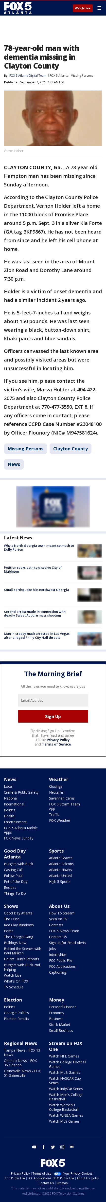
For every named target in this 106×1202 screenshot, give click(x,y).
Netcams (56, 792)
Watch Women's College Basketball (63, 1107)
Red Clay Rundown (19, 925)
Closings (55, 786)
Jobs (52, 948)
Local (8, 786)
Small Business (61, 1030)
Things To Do (15, 893)
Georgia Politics (16, 1012)
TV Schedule (13, 987)
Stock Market (59, 1024)
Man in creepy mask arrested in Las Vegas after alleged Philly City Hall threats (37, 635)
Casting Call (13, 869)
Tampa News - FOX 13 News (22, 1052)
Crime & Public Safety (21, 792)
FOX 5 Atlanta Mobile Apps (21, 830)
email (72, 1147)
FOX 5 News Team (64, 931)
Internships (58, 954)
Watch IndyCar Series (66, 1088)
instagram (62, 1147)
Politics (9, 810)
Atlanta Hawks (60, 869)
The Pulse (12, 919)
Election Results (16, 1018)
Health (9, 816)
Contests (56, 925)
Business (56, 1018)
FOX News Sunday (18, 838)
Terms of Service (56, 744)
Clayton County (70, 449)
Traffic (54, 814)
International (14, 804)
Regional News (20, 1043)
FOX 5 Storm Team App (64, 806)
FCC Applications (62, 966)
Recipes (10, 887)
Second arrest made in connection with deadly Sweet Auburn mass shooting (35, 613)
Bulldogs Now (15, 942)
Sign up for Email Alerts (67, 942)
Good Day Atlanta (15, 854)
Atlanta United (60, 875)
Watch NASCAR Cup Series (65, 1080)
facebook (44, 1147)
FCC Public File (60, 960)
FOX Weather (59, 820)
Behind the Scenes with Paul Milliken (22, 950)
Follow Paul (13, 875)
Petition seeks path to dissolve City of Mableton (33, 569)
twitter (53, 1147)
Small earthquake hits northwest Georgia (36, 589)
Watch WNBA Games (66, 1115)
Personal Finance (62, 1006)
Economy (56, 1012)
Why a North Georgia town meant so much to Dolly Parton (39, 547)
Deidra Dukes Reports (21, 959)
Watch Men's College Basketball (66, 1096)
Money (56, 1000)
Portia (9, 931)
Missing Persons (82, 75)
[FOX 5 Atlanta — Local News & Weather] (18, 8)
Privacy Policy (58, 739)
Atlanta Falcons (61, 863)
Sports (56, 851)
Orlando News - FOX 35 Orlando (20, 1062)
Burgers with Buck (18, 863)
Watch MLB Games (64, 1072)
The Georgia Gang (18, 936)
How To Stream (61, 913)
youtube (34, 1147)
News (14, 464)
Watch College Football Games (67, 1064)
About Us (59, 906)
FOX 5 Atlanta (59, 75)
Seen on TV (58, 919)
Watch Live (82, 8)
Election (13, 1000)
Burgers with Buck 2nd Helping (22, 967)
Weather (58, 779)
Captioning (57, 972)
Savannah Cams (62, 798)
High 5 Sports (60, 881)
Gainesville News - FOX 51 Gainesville (22, 1073)
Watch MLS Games (64, 1121)
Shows (11, 906)
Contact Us (58, 936)
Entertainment (15, 822)
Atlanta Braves (60, 858)
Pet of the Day (15, 881)
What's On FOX (16, 981)
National (11, 798)
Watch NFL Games (64, 1056)
